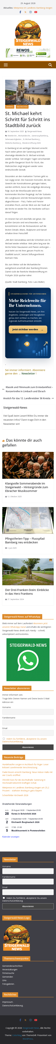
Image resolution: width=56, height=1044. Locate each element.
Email (4, 728)
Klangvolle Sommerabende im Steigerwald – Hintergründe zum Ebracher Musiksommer (26, 487)
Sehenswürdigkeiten (13, 139)
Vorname (6, 707)
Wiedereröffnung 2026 (31, 143)
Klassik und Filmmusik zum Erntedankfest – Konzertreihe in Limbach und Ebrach (29, 389)
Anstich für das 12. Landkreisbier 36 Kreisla (26, 398)
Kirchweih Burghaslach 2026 (25, 822)
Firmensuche (8, 973)
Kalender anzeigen (10, 836)
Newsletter (28, 373)
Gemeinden (7, 976)
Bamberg (9, 107)
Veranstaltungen (9, 969)
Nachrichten (22, 107)
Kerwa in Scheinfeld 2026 (23, 813)
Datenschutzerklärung (12, 1005)
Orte (4, 980)
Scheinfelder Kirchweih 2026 (15, 795)
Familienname (8, 717)
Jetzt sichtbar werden (28, 329)
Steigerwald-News (34, 131)
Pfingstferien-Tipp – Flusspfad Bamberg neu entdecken (25, 540)
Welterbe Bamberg (13, 143)
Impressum (7, 1002)
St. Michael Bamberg (31, 139)
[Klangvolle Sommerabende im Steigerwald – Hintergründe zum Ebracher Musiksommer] (28, 453)
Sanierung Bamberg (40, 135)
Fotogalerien (8, 984)
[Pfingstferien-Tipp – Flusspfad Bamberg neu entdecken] (28, 509)
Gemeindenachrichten (12, 966)
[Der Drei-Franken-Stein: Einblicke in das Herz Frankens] (28, 560)
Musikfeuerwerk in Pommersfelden (28, 830)
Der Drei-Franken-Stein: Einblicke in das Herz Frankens (27, 592)
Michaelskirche (24, 135)
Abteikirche (12, 135)
